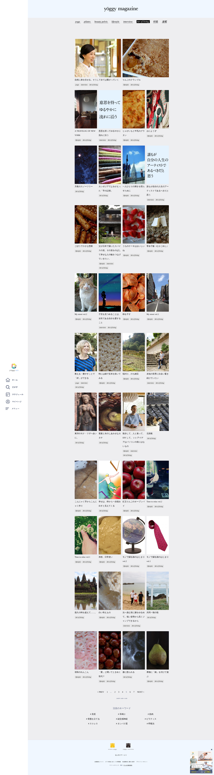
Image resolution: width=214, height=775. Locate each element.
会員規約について (99, 762)
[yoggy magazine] (121, 9)
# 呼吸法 (150, 724)
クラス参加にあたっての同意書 (113, 762)
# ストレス (93, 724)
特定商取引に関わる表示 (128, 762)
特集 (155, 21)
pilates (87, 21)
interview (128, 21)
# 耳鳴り (122, 714)
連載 (164, 21)
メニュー (15, 408)
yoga (78, 21)
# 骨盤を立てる (93, 719)
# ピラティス (150, 719)
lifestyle (116, 21)
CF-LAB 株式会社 (127, 765)
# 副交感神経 (122, 719)
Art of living (143, 21)
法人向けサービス (121, 755)
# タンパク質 (122, 724)
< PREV (100, 692)
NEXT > (140, 692)
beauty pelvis (101, 21)
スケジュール (17, 394)
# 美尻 (93, 714)
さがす (15, 387)
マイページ (17, 401)
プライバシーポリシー (141, 762)
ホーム (15, 379)
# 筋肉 (150, 714)
